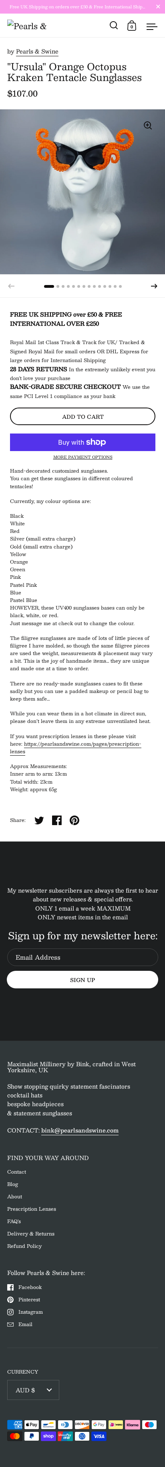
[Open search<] (114, 25)
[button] (154, 286)
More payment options (83, 457)
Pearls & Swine (37, 51)
